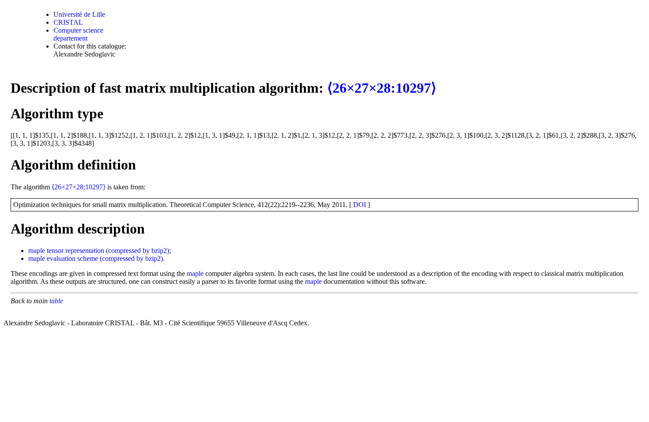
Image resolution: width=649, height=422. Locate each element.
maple (36, 250)
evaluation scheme (72, 258)
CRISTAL (68, 22)
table (56, 301)
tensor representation (75, 250)
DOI (359, 204)
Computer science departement (78, 34)
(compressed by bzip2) (137, 250)
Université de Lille (79, 14)
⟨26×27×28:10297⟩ (381, 88)
